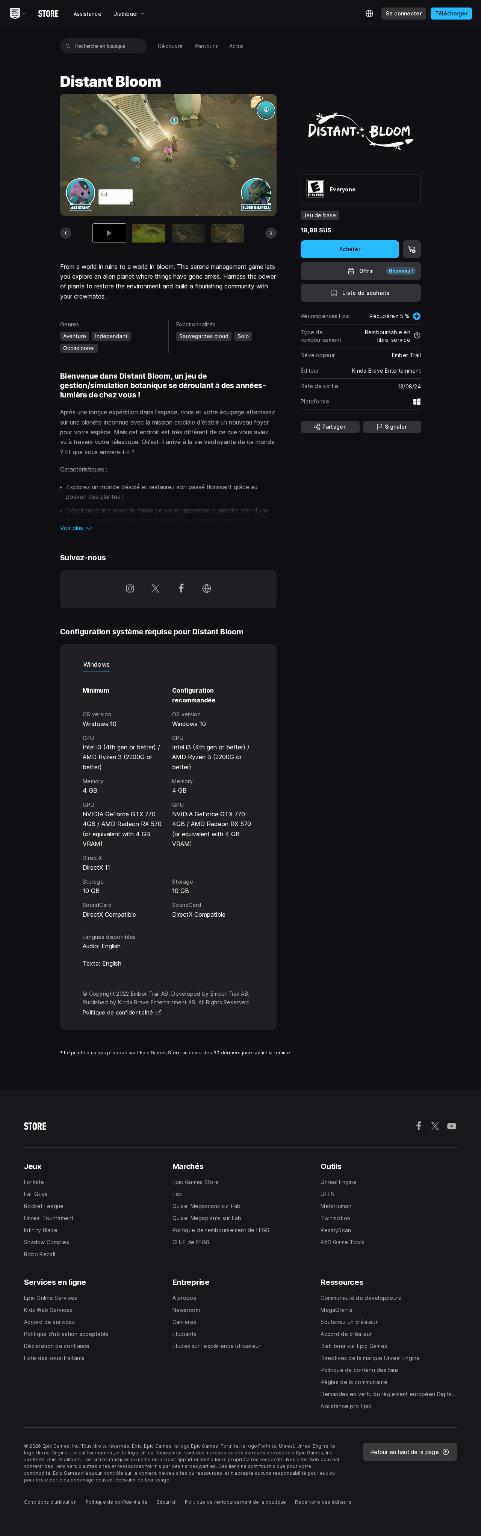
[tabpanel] (168, 795)
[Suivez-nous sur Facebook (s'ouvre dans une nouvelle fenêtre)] (181, 589)
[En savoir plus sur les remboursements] (417, 336)
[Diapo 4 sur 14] (228, 233)
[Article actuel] (109, 233)
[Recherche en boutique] (67, 45)
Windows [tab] (96, 664)
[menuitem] (170, 46)
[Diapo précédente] (65, 233)
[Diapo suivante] (271, 233)
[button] (168, 528)
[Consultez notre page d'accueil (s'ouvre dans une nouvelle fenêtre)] (206, 589)
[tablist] (168, 664)
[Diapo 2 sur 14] (149, 233)
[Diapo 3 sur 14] (188, 233)
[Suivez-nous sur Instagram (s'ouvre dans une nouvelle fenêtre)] (130, 589)
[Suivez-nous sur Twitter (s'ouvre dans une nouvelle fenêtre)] (155, 589)
